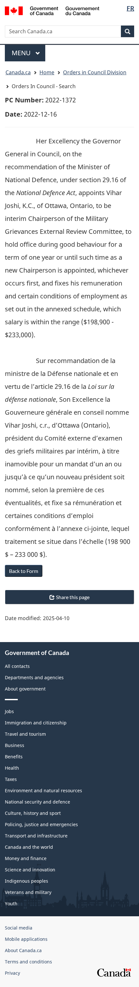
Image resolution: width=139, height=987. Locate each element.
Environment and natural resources (43, 790)
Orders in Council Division (94, 72)
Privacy (12, 973)
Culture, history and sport (33, 813)
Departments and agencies (34, 677)
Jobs (9, 711)
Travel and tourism (25, 734)
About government (25, 689)
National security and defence (37, 802)
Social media (18, 928)
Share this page (73, 597)
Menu (22, 52)
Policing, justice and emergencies (41, 824)
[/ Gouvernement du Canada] (52, 10)
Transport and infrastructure (36, 836)
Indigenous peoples (26, 881)
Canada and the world (29, 847)
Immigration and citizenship (36, 723)
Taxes (11, 779)
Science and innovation (30, 870)
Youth (11, 903)
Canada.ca (18, 72)
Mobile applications (26, 939)
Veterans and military (28, 892)
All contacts (17, 666)
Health (12, 768)
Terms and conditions (28, 962)
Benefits (14, 756)
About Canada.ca (23, 950)
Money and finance (26, 858)
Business (14, 745)
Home (46, 72)
